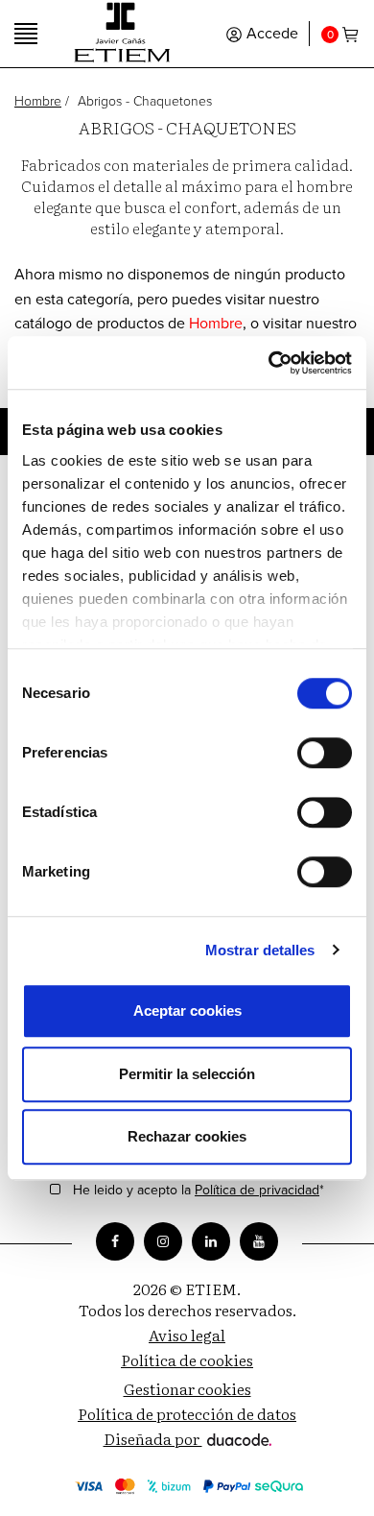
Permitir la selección (187, 1074)
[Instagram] (163, 1241)
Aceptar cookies (187, 1010)
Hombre (37, 101)
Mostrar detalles (260, 950)
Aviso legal (187, 1334)
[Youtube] (259, 1241)
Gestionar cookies (187, 1388)
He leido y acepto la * (198, 1191)
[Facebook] (115, 1241)
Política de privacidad (257, 1190)
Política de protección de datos (187, 1413)
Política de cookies (187, 1359)
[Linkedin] (211, 1241)
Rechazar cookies (187, 1136)
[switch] (324, 752)
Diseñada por (153, 1438)
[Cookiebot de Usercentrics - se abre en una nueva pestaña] (269, 362)
